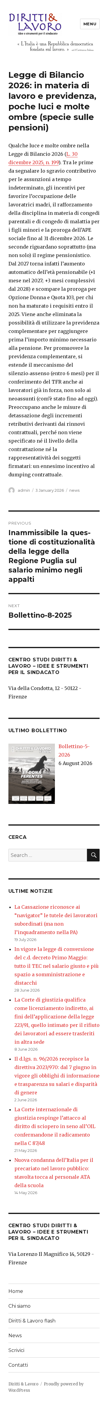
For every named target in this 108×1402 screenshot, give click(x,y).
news (74, 490)
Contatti (18, 1365)
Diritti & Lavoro (23, 1384)
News (15, 1335)
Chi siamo (19, 1306)
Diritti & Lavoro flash (32, 1321)
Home (15, 1291)
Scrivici (16, 1350)
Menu (89, 23)
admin (24, 490)
